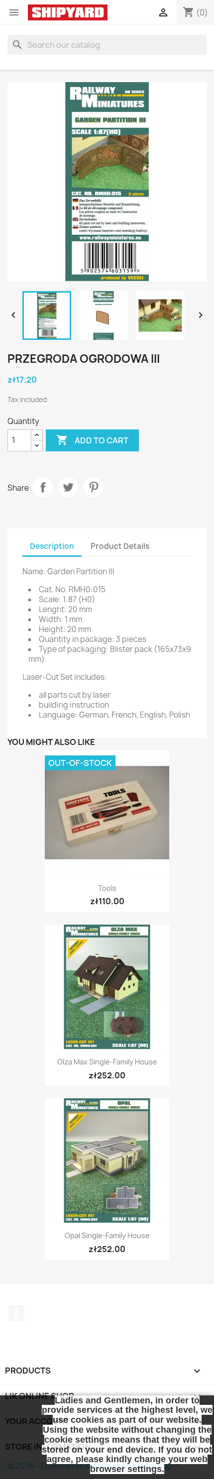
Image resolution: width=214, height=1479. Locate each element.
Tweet (68, 487)
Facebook (16, 1313)
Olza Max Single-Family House (107, 1061)
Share (43, 487)
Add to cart (92, 440)
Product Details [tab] (120, 546)
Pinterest (94, 487)
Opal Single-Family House (107, 1235)
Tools (107, 888)
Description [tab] (52, 546)
